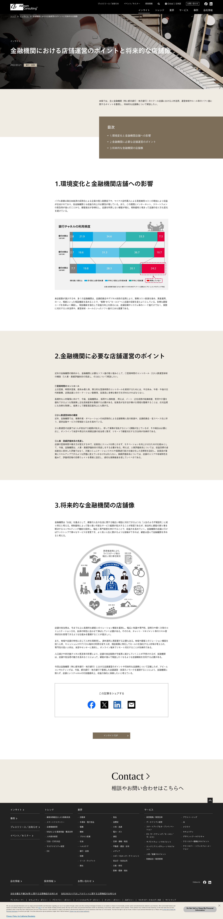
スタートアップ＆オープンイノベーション (160, 828)
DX (48, 851)
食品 (115, 817)
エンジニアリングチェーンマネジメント (160, 848)
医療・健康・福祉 (120, 870)
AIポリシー (129, 900)
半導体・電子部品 (87, 822)
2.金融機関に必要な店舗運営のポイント (133, 142)
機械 (81, 831)
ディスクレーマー (17, 900)
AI (184, 822)
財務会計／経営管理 (154, 859)
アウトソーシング (190, 817)
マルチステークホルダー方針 (149, 900)
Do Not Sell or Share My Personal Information (200, 909)
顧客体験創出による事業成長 (58, 817)
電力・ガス (117, 831)
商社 (81, 865)
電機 (81, 827)
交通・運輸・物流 (120, 841)
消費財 (115, 822)
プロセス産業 (85, 836)
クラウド (186, 827)
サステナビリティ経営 (55, 846)
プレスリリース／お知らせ (108, 3)
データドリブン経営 (154, 822)
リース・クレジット (87, 860)
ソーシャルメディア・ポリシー (88, 900)
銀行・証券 (84, 851)
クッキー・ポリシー (113, 900)
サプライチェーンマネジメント (158, 842)
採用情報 (149, 3)
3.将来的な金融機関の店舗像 (126, 148)
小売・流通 (117, 827)
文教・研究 (117, 865)
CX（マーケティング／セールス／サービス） (160, 835)
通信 (115, 836)
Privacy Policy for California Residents (20, 916)
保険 (81, 856)
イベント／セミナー (132, 3)
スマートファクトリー (56, 822)
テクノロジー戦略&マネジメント (196, 841)
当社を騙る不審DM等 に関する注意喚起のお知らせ (34, 893)
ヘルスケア (84, 846)
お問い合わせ (192, 3)
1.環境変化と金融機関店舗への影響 (130, 136)
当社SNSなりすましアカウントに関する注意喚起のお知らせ (88, 893)
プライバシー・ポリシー (62, 900)
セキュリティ (188, 831)
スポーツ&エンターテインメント (126, 856)
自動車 (82, 817)
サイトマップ (170, 900)
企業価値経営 (52, 827)
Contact (128, 776)
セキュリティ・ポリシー (38, 900)
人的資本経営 (52, 836)
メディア (116, 851)
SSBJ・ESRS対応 (53, 841)
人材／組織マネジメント (156, 854)
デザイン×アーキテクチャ (193, 836)
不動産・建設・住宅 (121, 846)
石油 (81, 841)
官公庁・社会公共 (120, 860)
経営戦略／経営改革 (154, 817)
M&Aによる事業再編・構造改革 (60, 831)
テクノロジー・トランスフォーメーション (197, 847)
